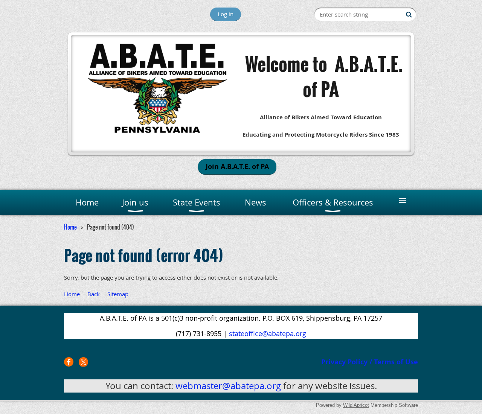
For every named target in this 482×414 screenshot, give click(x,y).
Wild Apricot (356, 405)
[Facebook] (68, 362)
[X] (83, 362)
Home (70, 227)
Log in (225, 14)
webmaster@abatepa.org (228, 386)
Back (93, 294)
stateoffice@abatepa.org (267, 333)
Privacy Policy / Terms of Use (369, 362)
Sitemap (117, 294)
